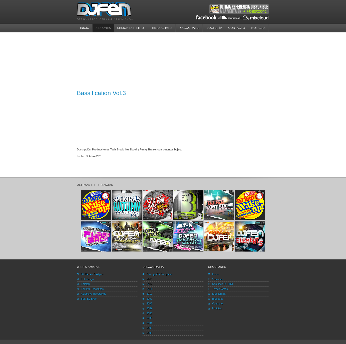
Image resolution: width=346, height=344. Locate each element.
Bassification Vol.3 (101, 93)
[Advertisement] (173, 60)
